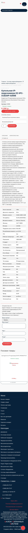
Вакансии (3, 419)
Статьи (2, 413)
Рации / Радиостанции (6, 463)
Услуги (2, 410)
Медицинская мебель (6, 440)
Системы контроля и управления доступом (12, 475)
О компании (4, 408)
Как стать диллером (6, 416)
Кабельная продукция (6, 437)
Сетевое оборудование (7, 469)
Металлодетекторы (6, 446)
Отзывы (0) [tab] (5, 138)
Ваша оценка (6, 317)
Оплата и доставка (6, 405)
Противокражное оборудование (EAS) (11, 460)
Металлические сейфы (7, 466)
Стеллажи (3, 478)
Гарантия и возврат (6, 422)
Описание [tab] (5, 135)
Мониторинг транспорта (7, 449)
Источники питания (6, 435)
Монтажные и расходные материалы (10, 452)
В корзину (12, 125)
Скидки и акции (5, 402)
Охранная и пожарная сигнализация (10, 455)
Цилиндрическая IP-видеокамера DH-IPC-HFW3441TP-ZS (14, 355)
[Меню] (24, 3)
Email (4, 337)
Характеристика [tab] (14, 135)
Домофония (4, 432)
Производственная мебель (8, 458)
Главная (3, 81)
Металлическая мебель (7, 443)
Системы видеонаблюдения (14, 81)
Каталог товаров (5, 399)
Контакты (3, 425)
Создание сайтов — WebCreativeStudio (14, 529)
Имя (3, 330)
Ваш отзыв (5, 322)
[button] (14, 382)
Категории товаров (7, 10)
